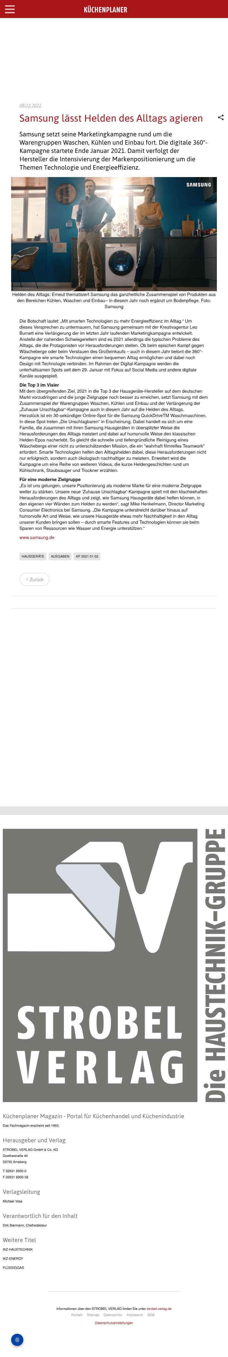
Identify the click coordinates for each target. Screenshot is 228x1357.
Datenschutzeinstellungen (114, 1322)
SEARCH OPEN (219, 27)
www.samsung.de (36, 537)
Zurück (36, 579)
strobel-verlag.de (159, 1308)
